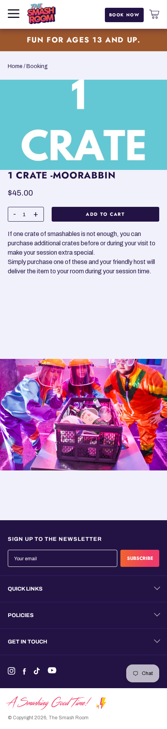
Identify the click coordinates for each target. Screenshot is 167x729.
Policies (21, 615)
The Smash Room (69, 717)
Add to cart (105, 214)
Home (15, 66)
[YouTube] (54, 670)
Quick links (25, 589)
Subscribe (140, 558)
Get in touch (27, 642)
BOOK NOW (124, 15)
